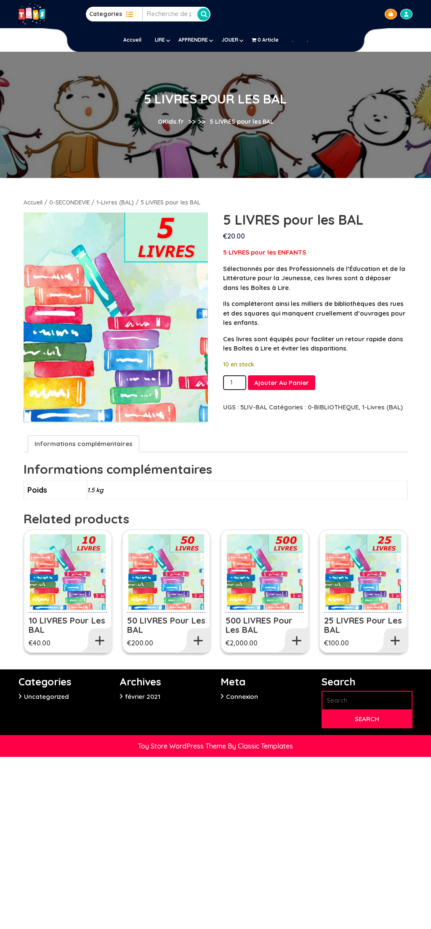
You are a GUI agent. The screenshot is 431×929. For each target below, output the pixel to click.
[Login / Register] (406, 14)
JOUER (229, 40)
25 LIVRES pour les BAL (363, 625)
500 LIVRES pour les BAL (259, 625)
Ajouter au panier (281, 383)
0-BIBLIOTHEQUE (333, 407)
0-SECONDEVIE (69, 202)
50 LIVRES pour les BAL (166, 625)
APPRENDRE (193, 40)
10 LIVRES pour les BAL (67, 625)
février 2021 (142, 697)
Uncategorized (46, 697)
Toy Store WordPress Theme (183, 746)
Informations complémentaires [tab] (84, 444)
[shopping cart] (391, 14)
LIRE (160, 40)
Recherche (203, 14)
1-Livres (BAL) (115, 202)
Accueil (132, 40)
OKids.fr (171, 121)
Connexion (242, 697)
